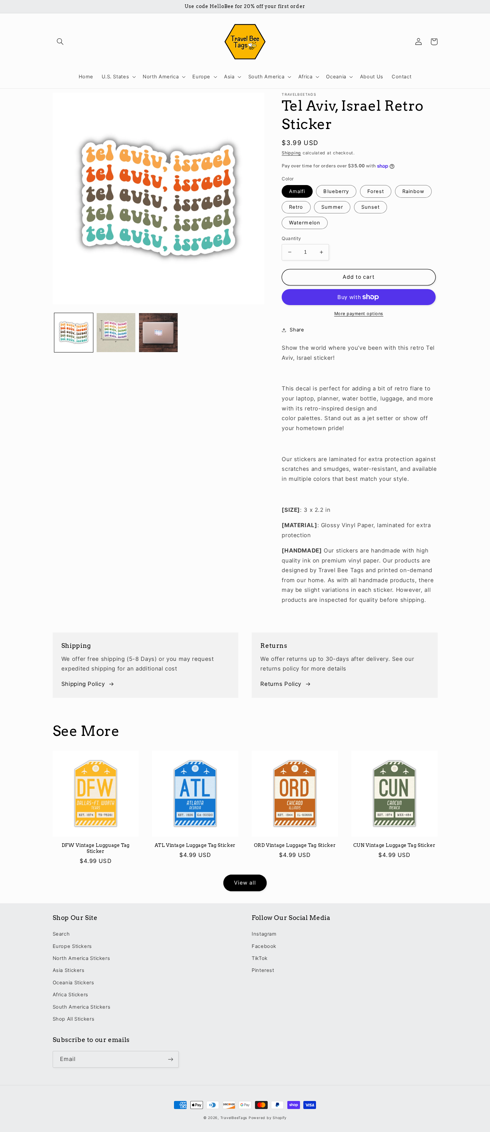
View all (245, 883)
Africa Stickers (70, 995)
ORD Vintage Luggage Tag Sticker (295, 845)
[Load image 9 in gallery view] (116, 332)
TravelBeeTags (233, 1118)
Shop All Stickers (74, 1019)
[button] (60, 41)
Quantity (291, 238)
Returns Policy (280, 684)
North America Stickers (81, 958)
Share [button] (297, 330)
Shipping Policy (83, 684)
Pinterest (263, 970)
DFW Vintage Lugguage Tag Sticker (96, 848)
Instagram (264, 934)
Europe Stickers (72, 946)
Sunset (370, 207)
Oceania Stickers (73, 983)
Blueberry (336, 191)
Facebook (264, 946)
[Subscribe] (170, 1059)
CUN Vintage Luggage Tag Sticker (394, 845)
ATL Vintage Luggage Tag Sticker (195, 845)
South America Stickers (82, 1007)
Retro (296, 207)
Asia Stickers (69, 970)
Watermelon (304, 223)
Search (61, 934)
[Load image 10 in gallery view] (158, 332)
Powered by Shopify (268, 1118)
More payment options (359, 313)
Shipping (291, 152)
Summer (332, 207)
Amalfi (297, 191)
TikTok (260, 958)
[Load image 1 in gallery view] (73, 332)
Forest (375, 191)
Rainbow (413, 191)
